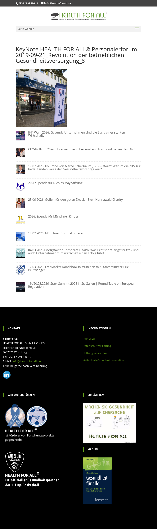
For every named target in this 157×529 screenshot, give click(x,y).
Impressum (90, 338)
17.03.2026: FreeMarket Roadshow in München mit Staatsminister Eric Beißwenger (78, 268)
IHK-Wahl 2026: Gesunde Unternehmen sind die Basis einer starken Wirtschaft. (76, 134)
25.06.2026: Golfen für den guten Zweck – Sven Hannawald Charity (75, 199)
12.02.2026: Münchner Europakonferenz (57, 233)
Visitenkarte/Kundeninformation (103, 360)
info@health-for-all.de (26, 361)
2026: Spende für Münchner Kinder (53, 216)
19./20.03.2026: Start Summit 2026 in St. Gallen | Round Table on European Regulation (82, 285)
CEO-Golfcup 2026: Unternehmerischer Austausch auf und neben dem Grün (82, 149)
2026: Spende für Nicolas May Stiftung (55, 183)
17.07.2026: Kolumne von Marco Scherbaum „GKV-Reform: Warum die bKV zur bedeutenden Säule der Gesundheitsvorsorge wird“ (84, 167)
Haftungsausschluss (96, 353)
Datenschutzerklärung (97, 346)
